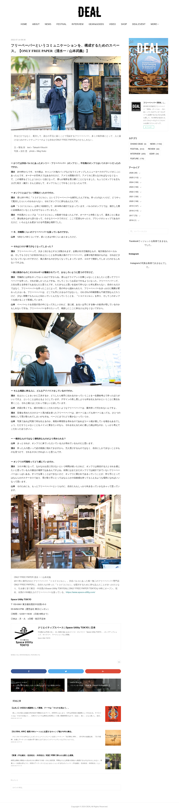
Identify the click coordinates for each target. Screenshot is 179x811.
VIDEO (112, 24)
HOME (24, 24)
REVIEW (153, 148)
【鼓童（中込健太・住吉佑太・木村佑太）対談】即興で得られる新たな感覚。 (43, 755)
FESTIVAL (61, 24)
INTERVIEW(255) (25, 655)
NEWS (48, 24)
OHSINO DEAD (138, 144)
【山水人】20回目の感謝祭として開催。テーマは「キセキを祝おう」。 (40, 707)
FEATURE (137, 158)
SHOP (124, 24)
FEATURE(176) (35, 655)
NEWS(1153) (15, 655)
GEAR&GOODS (96, 24)
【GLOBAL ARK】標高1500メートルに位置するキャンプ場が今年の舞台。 (42, 731)
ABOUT (36, 24)
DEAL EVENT (138, 24)
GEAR (154, 153)
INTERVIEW (77, 24)
